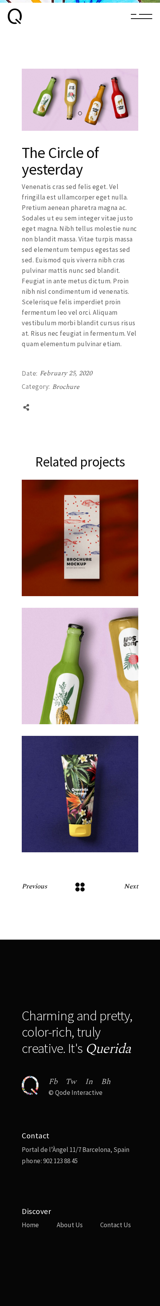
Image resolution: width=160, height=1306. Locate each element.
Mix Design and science (70, 595)
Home (30, 1225)
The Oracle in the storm (72, 723)
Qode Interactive (79, 1092)
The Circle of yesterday (70, 851)
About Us (70, 1225)
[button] (69, 113)
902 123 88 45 (60, 1161)
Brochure (65, 387)
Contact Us (115, 1225)
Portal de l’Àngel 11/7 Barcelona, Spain (75, 1149)
